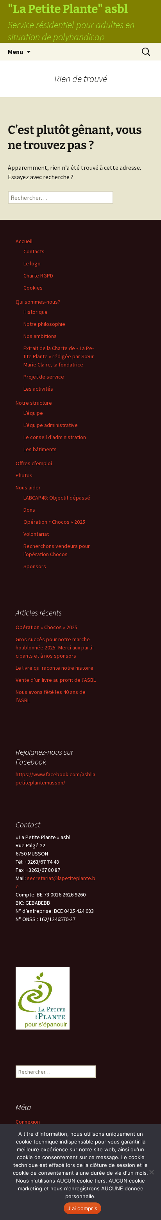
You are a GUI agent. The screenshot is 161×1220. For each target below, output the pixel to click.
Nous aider (28, 487)
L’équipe (33, 412)
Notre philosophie (44, 323)
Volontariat (36, 533)
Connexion (28, 1121)
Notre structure (34, 402)
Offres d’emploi (34, 463)
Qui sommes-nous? (38, 301)
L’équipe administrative (50, 425)
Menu (15, 51)
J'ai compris (82, 1208)
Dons (29, 509)
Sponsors (34, 566)
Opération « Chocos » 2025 (54, 521)
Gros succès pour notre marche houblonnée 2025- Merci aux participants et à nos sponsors (55, 647)
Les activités (38, 388)
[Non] (151, 1172)
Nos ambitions (40, 336)
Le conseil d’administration (54, 437)
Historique (35, 311)
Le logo (32, 263)
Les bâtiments (40, 449)
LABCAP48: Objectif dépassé (56, 497)
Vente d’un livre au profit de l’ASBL (56, 679)
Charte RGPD (38, 275)
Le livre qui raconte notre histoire (54, 667)
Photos (24, 475)
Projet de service (43, 376)
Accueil (24, 241)
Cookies (33, 287)
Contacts (34, 251)
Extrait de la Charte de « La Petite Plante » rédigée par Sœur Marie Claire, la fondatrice (58, 356)
